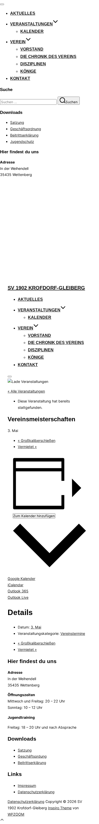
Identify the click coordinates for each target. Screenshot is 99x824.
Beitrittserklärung (24, 135)
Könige (28, 71)
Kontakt (20, 78)
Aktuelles (22, 13)
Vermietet (27, 446)
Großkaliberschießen (36, 440)
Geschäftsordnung (25, 129)
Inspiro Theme (60, 808)
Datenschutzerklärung (36, 792)
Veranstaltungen (31, 24)
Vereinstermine (72, 633)
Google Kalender (21, 578)
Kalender (32, 31)
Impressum (27, 785)
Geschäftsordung (32, 756)
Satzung (17, 122)
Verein (18, 42)
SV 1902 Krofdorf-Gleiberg (46, 288)
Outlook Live (18, 597)
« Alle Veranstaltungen (26, 391)
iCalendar (15, 585)
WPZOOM (16, 814)
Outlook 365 (18, 591)
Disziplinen (33, 64)
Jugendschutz (22, 141)
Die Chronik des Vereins (48, 56)
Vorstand (31, 49)
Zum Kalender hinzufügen (34, 516)
